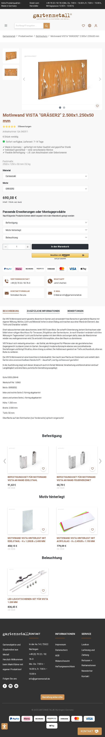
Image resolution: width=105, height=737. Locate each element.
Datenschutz (61, 650)
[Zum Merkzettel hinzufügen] (97, 106)
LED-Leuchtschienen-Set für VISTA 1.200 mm (28, 601)
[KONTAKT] (90, 731)
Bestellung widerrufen (52, 697)
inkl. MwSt (18, 202)
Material (7, 170)
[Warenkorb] (100, 24)
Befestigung (12, 222)
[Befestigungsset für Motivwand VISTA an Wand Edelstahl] (28, 459)
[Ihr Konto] (96, 25)
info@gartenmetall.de (39, 679)
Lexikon (85, 644)
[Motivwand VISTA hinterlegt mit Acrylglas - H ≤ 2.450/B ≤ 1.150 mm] (77, 520)
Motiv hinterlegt (13, 230)
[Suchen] (46, 26)
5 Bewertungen (24, 126)
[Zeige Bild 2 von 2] (64, 107)
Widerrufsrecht (62, 661)
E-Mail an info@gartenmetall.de (67, 295)
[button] (60, 256)
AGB (57, 655)
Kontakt (85, 676)
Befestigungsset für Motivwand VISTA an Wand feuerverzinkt (76, 479)
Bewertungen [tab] (75, 311)
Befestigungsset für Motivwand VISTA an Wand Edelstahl (27, 479)
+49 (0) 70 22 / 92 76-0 (20, 283)
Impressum (60, 644)
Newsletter (87, 671)
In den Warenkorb (60, 246)
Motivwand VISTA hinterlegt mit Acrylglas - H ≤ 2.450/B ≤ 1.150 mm (76, 540)
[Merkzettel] (83, 25)
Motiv (5, 183)
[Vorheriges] (24, 79)
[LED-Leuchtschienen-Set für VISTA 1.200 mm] (28, 581)
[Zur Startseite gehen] (52, 16)
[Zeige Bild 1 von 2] (60, 107)
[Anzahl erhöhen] (28, 247)
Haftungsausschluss (65, 666)
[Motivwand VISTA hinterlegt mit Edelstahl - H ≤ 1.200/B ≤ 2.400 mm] (28, 520)
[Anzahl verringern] (5, 247)
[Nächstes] (100, 79)
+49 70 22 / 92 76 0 (54, 3)
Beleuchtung (12, 237)
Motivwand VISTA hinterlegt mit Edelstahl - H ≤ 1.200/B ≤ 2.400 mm (27, 540)
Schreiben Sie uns (18, 295)
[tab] (11, 311)
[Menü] (6, 25)
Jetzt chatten (60, 283)
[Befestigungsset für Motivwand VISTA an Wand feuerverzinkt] (77, 459)
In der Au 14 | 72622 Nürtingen (38, 647)
